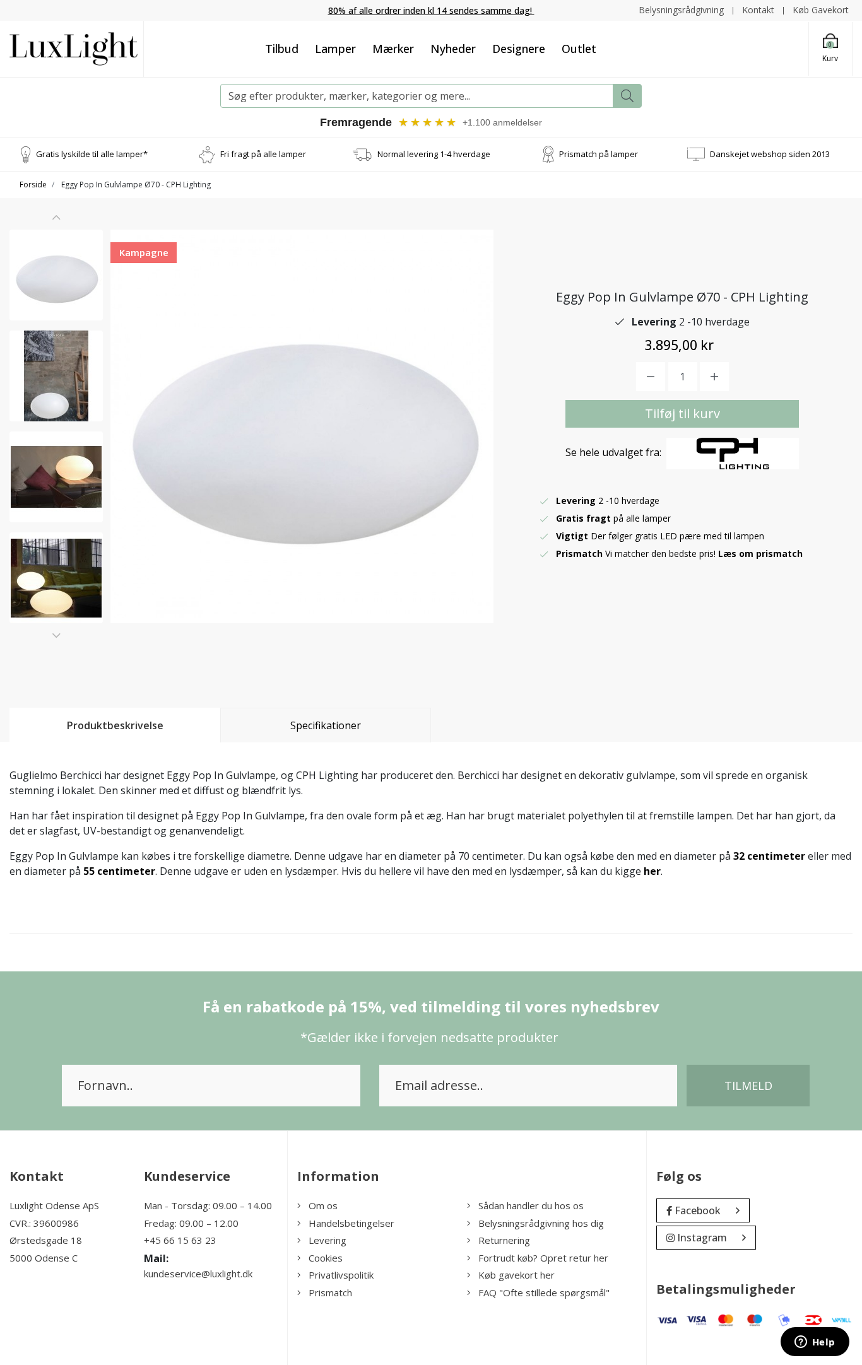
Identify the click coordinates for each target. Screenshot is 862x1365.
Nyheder (453, 48)
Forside (33, 184)
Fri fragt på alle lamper (263, 154)
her (652, 871)
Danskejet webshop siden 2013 (770, 154)
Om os (323, 1205)
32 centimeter (769, 856)
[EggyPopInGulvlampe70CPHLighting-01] (56, 275)
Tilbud (281, 48)
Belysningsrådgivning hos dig (541, 1223)
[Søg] (627, 96)
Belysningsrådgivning (681, 10)
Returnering (504, 1240)
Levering (327, 1240)
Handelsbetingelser (351, 1223)
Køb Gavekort (821, 10)
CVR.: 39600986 (44, 1223)
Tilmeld (748, 1085)
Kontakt (758, 10)
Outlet (579, 48)
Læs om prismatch (760, 553)
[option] (56, 275)
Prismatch (330, 1292)
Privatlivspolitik (341, 1274)
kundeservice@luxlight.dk (198, 1273)
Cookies (326, 1257)
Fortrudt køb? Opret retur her (543, 1257)
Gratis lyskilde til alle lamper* (92, 154)
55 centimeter (119, 871)
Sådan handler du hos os (531, 1205)
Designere (518, 48)
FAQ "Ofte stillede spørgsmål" (544, 1292)
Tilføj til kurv (682, 413)
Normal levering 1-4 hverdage (433, 154)
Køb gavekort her (516, 1274)
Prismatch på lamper (598, 154)
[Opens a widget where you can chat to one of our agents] (814, 1343)
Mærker (393, 48)
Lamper (335, 48)
